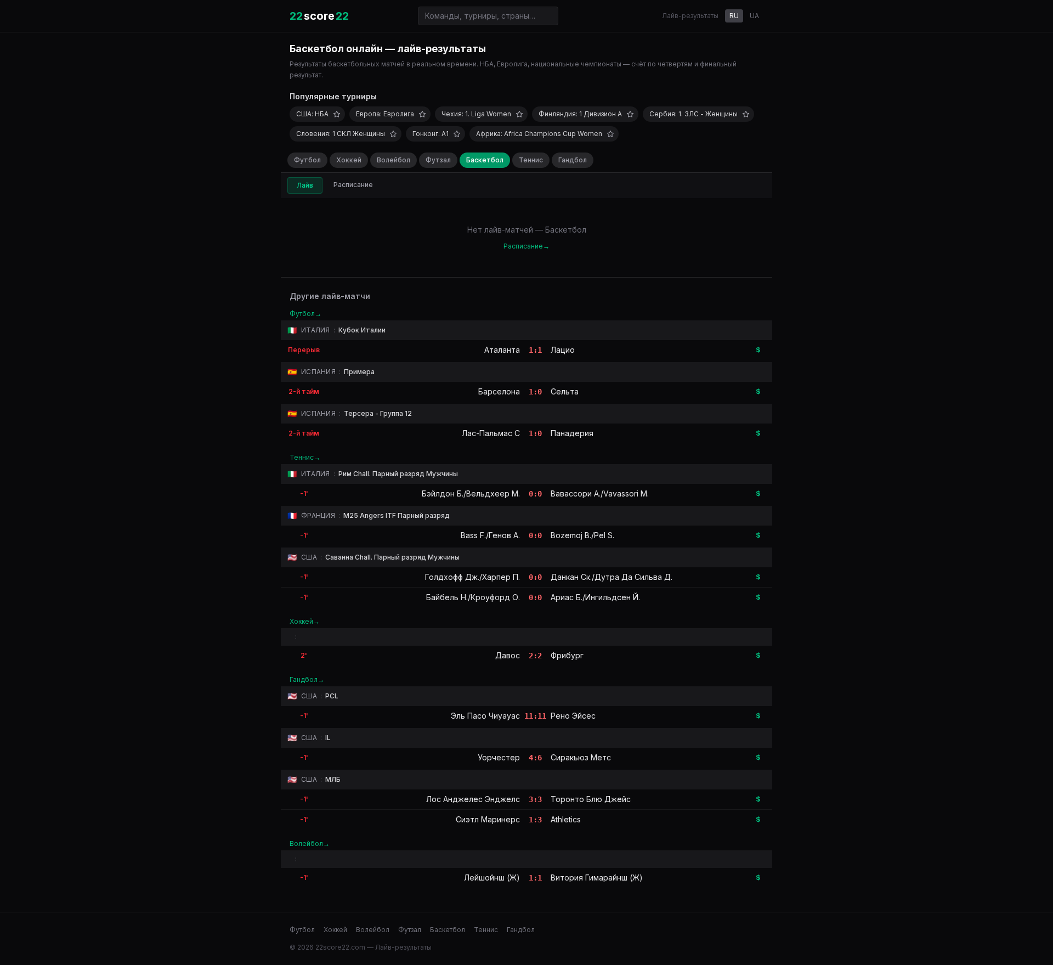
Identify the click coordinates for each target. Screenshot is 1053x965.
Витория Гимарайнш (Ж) (597, 877)
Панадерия (572, 433)
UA (754, 16)
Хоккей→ (305, 621)
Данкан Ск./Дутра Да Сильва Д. (611, 577)
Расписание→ (526, 246)
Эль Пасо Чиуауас (485, 715)
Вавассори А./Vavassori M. (600, 493)
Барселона (499, 391)
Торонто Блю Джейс (591, 799)
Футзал (438, 160)
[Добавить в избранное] (337, 114)
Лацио (563, 349)
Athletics (566, 819)
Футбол (307, 160)
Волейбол (393, 160)
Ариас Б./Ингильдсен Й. (595, 597)
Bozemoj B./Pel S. (582, 535)
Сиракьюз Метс (581, 757)
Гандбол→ (307, 679)
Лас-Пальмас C (491, 433)
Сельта (565, 391)
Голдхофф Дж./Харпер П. (472, 577)
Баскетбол (484, 160)
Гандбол (572, 160)
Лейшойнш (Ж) (492, 877)
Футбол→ (305, 313)
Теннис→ (305, 457)
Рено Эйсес (573, 715)
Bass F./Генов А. (490, 535)
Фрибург (567, 655)
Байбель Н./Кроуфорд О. (473, 597)
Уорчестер (499, 757)
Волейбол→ (310, 843)
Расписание (353, 184)
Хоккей (348, 160)
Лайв (305, 185)
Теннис (531, 160)
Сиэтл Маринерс (488, 819)
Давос (507, 655)
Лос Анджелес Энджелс (473, 799)
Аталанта (502, 349)
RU (734, 16)
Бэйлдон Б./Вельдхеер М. (471, 493)
